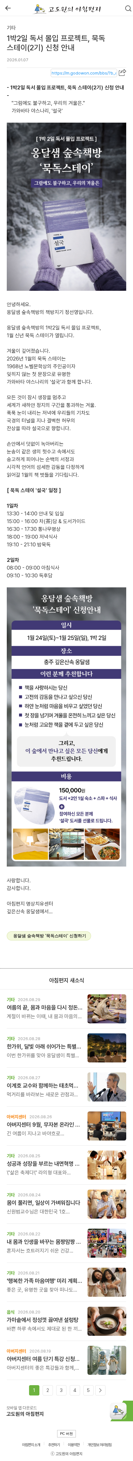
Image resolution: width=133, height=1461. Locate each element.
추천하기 (54, 1445)
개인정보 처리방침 (99, 1445)
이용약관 (73, 1445)
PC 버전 (66, 1434)
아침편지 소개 (31, 1445)
